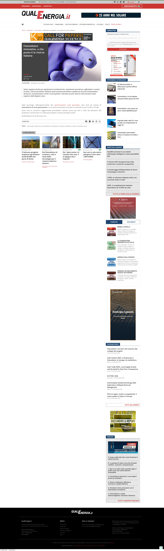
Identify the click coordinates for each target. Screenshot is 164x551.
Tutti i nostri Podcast (128, 501)
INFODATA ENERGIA (30, 2)
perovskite (80, 126)
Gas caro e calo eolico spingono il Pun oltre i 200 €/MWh (92, 154)
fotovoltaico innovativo (58, 126)
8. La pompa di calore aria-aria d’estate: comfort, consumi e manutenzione (122, 464)
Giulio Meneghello (87, 159)
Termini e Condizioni (99, 545)
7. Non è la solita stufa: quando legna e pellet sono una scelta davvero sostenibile (122, 470)
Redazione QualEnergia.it (28, 162)
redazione (111, 542)
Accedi (131, 2)
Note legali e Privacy (79, 545)
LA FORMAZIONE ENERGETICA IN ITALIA (125, 241)
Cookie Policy (89, 545)
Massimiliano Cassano (68, 162)
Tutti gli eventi (132, 405)
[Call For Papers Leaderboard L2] (61, 36)
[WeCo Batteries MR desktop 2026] (123, 65)
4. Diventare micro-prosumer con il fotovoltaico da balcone (121, 489)
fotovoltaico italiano (70, 126)
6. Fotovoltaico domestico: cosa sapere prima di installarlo (122, 477)
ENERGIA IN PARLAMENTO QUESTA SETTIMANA (127, 271)
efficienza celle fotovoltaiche (43, 126)
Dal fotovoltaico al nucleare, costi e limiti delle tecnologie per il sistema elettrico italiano (49, 157)
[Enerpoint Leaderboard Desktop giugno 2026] (111, 15)
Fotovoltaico (48, 24)
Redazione (26, 6)
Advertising (36, 6)
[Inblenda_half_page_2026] (123, 314)
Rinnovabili (59, 24)
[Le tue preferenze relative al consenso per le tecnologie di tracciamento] (161, 548)
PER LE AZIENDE (88, 521)
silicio (85, 126)
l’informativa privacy (127, 44)
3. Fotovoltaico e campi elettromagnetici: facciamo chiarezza (121, 494)
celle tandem (30, 126)
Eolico (107, 24)
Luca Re (26, 74)
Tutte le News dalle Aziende (126, 194)
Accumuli (100, 24)
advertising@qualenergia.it (93, 526)
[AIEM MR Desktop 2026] (123, 208)
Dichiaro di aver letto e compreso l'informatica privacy (123, 42)
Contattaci (47, 6)
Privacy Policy (4, 550)
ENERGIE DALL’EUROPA (126, 257)
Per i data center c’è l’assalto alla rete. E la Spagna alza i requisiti (71, 155)
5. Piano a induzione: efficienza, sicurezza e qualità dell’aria (119, 483)
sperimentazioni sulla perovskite (66, 105)
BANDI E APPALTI (123, 227)
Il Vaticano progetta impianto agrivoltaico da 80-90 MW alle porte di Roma (31, 155)
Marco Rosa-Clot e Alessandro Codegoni (49, 166)
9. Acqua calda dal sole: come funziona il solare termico (123, 458)
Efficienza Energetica (87, 24)
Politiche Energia (71, 24)
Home (23, 30)
